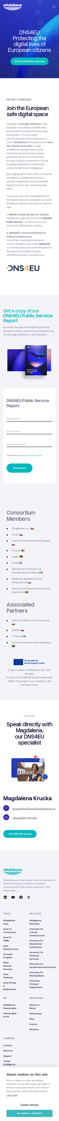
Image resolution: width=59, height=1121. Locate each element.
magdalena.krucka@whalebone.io (34, 809)
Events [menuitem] (33, 1024)
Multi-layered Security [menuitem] (7, 965)
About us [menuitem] (8, 1050)
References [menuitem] (36, 1013)
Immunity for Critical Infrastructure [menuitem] (37, 932)
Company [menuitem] (9, 1038)
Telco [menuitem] (7, 913)
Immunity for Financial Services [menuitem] (36, 955)
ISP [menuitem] (5, 998)
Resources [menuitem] (36, 998)
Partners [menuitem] (34, 1029)
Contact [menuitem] (7, 1045)
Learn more (12, 1095)
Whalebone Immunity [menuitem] (35, 922)
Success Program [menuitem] (8, 956)
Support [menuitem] (7, 1056)
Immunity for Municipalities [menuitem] (37, 974)
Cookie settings (29, 1105)
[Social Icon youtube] (13, 897)
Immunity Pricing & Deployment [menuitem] (36, 984)
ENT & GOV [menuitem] (35, 913)
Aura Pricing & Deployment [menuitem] (9, 986)
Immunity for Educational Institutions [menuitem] (36, 943)
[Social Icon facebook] (21, 897)
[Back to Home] (12, 8)
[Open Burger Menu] (54, 7)
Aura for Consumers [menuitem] (9, 930)
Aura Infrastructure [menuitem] (10, 947)
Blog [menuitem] (32, 1018)
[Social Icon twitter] (28, 897)
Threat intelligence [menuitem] (9, 1063)
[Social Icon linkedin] (6, 897)
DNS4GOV (44, 243)
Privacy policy (35, 455)
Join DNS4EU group (19, 833)
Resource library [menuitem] (34, 1006)
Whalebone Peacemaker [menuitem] (10, 1006)
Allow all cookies (29, 1113)
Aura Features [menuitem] (8, 976)
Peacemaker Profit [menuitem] (10, 1015)
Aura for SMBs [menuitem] (7, 939)
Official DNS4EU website (29, 61)
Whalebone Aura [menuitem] (9, 922)
